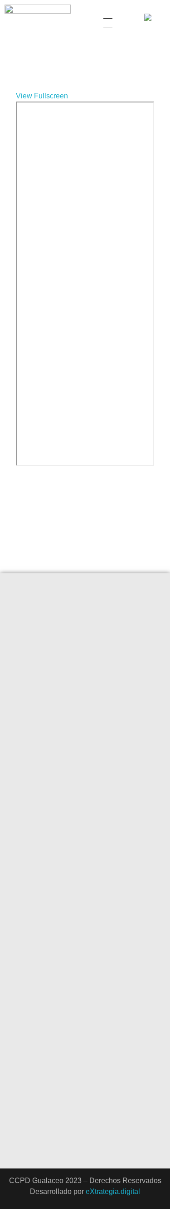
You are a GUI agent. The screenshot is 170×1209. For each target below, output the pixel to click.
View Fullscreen (42, 96)
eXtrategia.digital (113, 1191)
